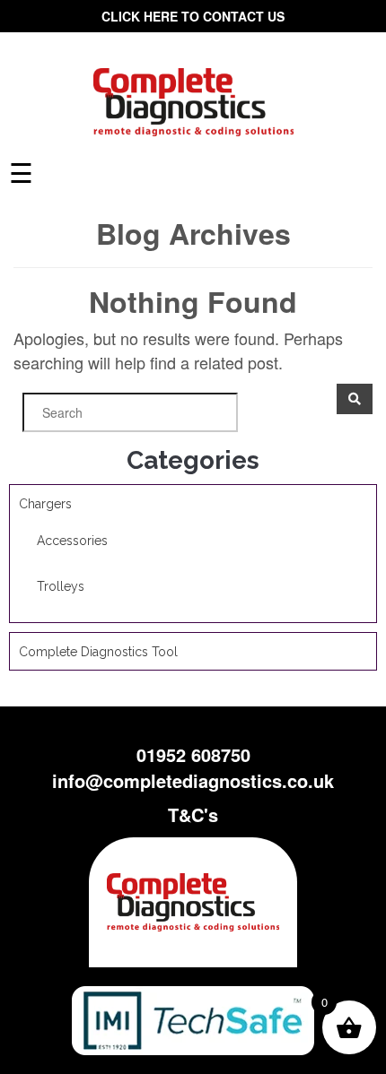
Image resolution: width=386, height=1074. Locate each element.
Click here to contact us (193, 16)
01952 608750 (193, 754)
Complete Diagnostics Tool (98, 652)
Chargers (45, 504)
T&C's (193, 814)
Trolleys (60, 586)
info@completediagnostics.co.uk (193, 780)
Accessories (72, 540)
